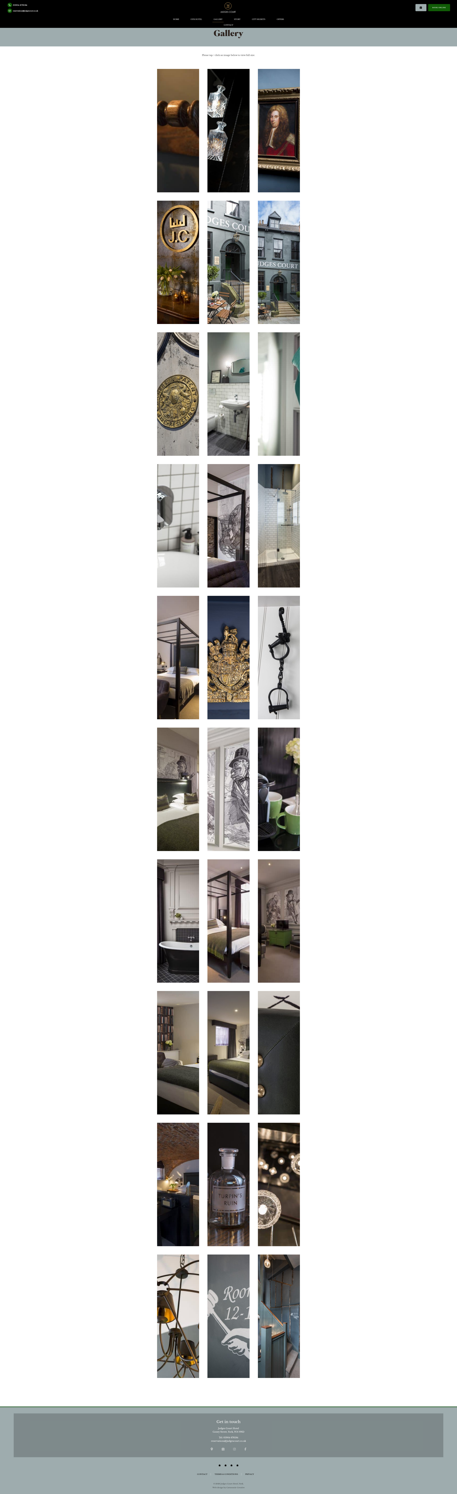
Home (176, 19)
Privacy (249, 1474)
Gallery (218, 19)
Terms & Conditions (226, 1474)
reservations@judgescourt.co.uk (25, 11)
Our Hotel (196, 19)
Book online (439, 7)
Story (237, 19)
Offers (280, 19)
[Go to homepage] (228, 7)
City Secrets (258, 19)
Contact (228, 25)
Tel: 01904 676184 (228, 1437)
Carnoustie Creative (235, 1487)
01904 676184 (20, 5)
